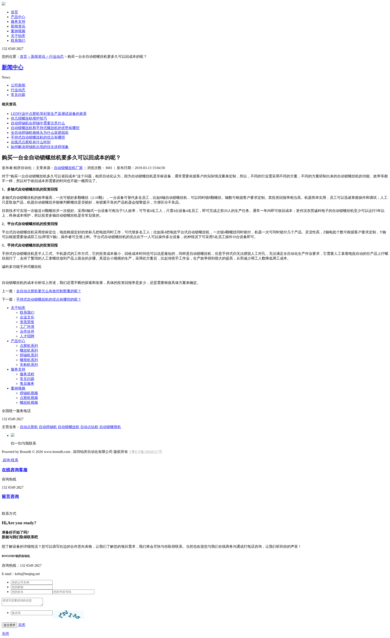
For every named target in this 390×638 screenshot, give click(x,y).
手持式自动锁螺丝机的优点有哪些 (38, 137)
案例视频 (18, 31)
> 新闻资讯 (36, 56)
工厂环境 (27, 327)
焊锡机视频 (29, 393)
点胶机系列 (29, 346)
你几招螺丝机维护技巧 (29, 118)
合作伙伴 (27, 331)
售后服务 (27, 383)
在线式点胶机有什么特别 (31, 142)
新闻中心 (12, 67)
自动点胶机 (29, 427)
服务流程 (27, 374)
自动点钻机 (89, 427)
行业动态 (18, 90)
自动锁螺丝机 (68, 427)
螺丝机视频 (29, 402)
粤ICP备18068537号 (146, 452)
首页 (14, 12)
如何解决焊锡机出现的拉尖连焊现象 (40, 147)
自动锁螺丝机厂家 (68, 168)
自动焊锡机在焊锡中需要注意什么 (38, 123)
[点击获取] (68, 614)
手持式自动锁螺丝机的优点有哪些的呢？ (48, 299)
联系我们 (18, 40)
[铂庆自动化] (3, 4)
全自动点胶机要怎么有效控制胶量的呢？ (48, 291)
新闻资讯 (18, 26)
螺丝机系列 (29, 350)
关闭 (21, 625)
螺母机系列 (29, 360)
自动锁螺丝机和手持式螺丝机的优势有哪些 (45, 128)
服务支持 (18, 21)
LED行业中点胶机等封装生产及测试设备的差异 (49, 114)
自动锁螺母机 (110, 427)
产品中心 (18, 17)
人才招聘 (27, 336)
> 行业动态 (54, 56)
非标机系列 (29, 365)
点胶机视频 (29, 398)
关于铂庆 (18, 36)
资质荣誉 (27, 322)
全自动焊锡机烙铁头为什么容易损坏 (40, 133)
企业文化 (27, 317)
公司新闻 (18, 85)
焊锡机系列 (29, 355)
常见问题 (18, 95)
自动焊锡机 (48, 427)
